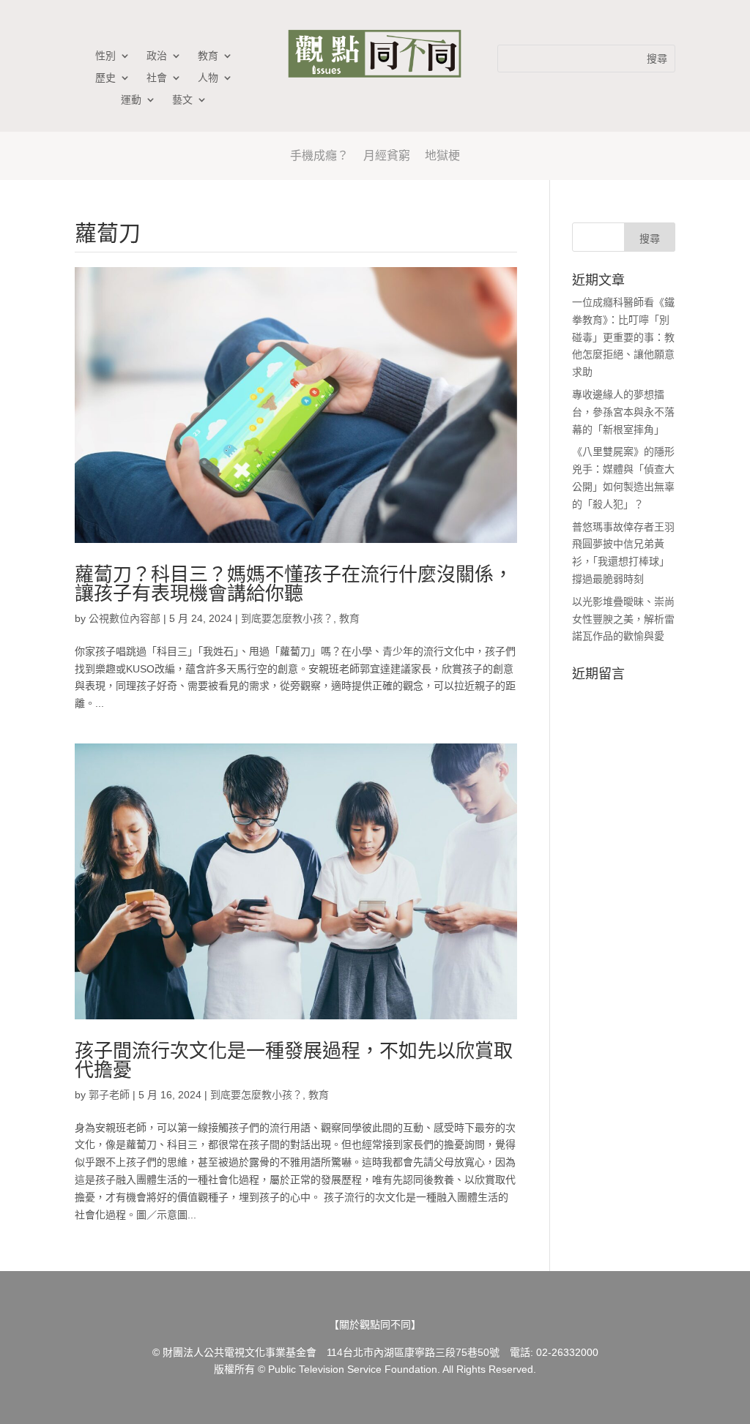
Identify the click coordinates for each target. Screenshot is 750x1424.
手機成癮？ (319, 155)
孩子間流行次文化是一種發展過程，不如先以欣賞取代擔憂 (294, 1060)
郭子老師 (109, 1095)
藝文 (182, 99)
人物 (208, 77)
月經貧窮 (386, 155)
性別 (105, 55)
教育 (208, 55)
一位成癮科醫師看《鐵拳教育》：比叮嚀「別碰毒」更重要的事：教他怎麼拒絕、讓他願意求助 (623, 337)
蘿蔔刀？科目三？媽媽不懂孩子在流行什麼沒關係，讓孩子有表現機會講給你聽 (294, 583)
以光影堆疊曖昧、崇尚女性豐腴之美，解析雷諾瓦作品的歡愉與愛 (623, 619)
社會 (156, 77)
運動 (131, 99)
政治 (156, 55)
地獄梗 (442, 155)
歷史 (105, 77)
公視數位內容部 (124, 618)
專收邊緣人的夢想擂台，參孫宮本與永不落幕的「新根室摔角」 (623, 412)
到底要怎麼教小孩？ (287, 618)
